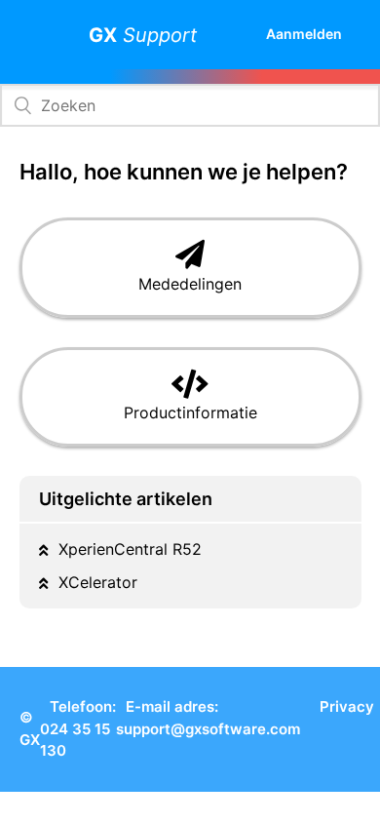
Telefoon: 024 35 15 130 (78, 728)
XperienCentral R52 (130, 549)
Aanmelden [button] (304, 33)
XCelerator (97, 582)
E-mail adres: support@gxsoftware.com (208, 717)
